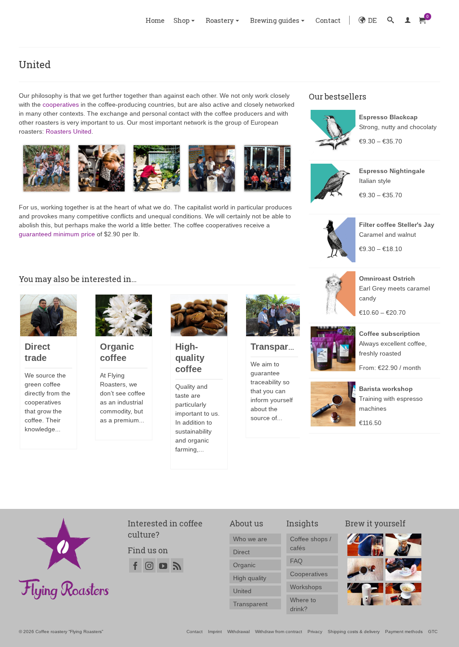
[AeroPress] (364, 545)
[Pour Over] (402, 594)
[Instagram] (149, 565)
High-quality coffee (189, 358)
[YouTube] (163, 565)
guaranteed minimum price (57, 234)
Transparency (279, 347)
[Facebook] (135, 565)
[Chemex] (402, 545)
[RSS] (177, 565)
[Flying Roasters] (73, 20)
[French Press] (402, 569)
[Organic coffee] (123, 315)
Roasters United (68, 131)
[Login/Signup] (407, 20)
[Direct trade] (48, 315)
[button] (390, 20)
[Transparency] (274, 315)
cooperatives (61, 104)
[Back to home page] (64, 558)
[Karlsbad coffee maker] (364, 594)
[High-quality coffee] (199, 315)
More (35, 442)
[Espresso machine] (364, 569)
